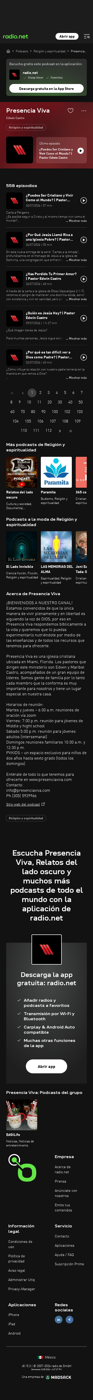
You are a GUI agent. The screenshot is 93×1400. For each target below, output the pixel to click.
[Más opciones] (84, 111)
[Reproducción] (81, 151)
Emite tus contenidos (63, 1207)
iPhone (13, 1315)
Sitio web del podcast (23, 804)
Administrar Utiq (21, 1280)
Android (14, 1333)
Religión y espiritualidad (26, 127)
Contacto (62, 1236)
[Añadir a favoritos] (70, 110)
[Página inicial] (8, 51)
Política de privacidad (16, 1258)
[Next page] (60, 431)
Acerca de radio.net (63, 1169)
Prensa (60, 1181)
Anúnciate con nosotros (66, 1193)
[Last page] (70, 431)
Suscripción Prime (69, 1264)
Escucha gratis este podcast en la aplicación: (45, 64)
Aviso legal (16, 1270)
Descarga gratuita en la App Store (46, 89)
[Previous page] (23, 393)
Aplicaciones (64, 1245)
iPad (11, 1324)
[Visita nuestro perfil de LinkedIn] (59, 1319)
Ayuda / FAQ (64, 1255)
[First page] (12, 393)
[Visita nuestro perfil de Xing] (69, 1319)
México (50, 1357)
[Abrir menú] (87, 36)
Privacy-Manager (21, 1289)
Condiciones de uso (20, 1244)
